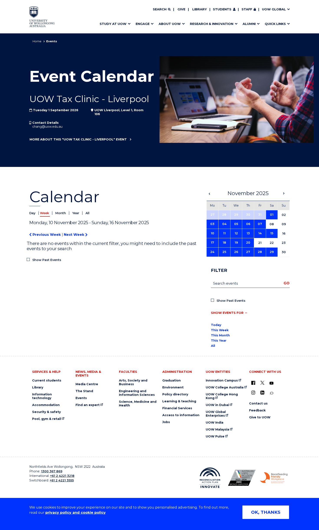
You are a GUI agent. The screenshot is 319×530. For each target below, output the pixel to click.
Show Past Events (46, 260)
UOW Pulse (215, 436)
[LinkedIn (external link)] (262, 392)
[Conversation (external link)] (271, 393)
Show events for (227, 313)
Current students (46, 380)
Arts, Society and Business (133, 382)
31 (259, 215)
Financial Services (177, 408)
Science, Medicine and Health (137, 403)
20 (248, 243)
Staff (247, 9)
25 (224, 252)
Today (216, 325)
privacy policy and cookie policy (75, 512)
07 (260, 224)
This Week (220, 330)
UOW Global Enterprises (216, 413)
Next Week (74, 235)
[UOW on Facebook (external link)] (253, 383)
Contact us (258, 403)
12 (236, 233)
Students (222, 9)
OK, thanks (265, 512)
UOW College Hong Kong (222, 396)
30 (248, 215)
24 (212, 252)
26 (236, 252)
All (87, 213)
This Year (218, 340)
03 (212, 224)
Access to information (180, 415)
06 (248, 224)
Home (37, 41)
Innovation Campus (222, 380)
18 (224, 243)
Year (76, 213)
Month (61, 213)
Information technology (42, 396)
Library (199, 9)
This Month (220, 335)
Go (286, 283)
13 (248, 233)
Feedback (257, 410)
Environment (173, 387)
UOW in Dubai (217, 405)
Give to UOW (259, 417)
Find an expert (88, 405)
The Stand (84, 391)
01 (271, 215)
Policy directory (175, 394)
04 (224, 224)
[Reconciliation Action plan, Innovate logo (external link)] (210, 478)
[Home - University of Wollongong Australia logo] (42, 16)
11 (224, 233)
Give (181, 9)
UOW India (214, 422)
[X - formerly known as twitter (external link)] (262, 383)
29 (236, 215)
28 (224, 215)
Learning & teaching (179, 401)
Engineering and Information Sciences (137, 393)
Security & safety (46, 412)
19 (236, 243)
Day (32, 213)
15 (271, 233)
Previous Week (46, 235)
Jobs (166, 422)
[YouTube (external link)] (271, 383)
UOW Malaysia (217, 429)
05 (236, 224)
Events (81, 398)
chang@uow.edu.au (47, 127)
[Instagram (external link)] (253, 392)
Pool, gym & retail (46, 419)
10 (212, 233)
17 (212, 243)
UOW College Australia (224, 387)
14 (260, 233)
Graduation (171, 380)
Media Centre (87, 384)
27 (212, 215)
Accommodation (46, 405)
